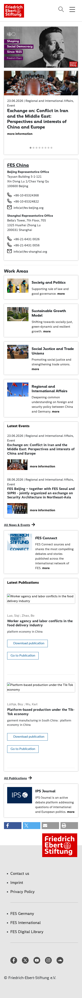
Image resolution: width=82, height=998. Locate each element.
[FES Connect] (19, 542)
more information (19, 134)
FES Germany (22, 913)
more (61, 293)
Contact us (19, 873)
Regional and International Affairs (49, 388)
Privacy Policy (22, 891)
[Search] (61, 9)
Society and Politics (49, 282)
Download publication (28, 643)
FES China (18, 165)
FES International (25, 922)
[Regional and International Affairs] (17, 389)
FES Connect (46, 538)
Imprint (16, 882)
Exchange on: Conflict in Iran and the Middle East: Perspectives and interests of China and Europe (37, 119)
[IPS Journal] (19, 795)
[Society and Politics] (17, 285)
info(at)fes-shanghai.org (30, 251)
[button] (7, 83)
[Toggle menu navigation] (72, 9)
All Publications (15, 778)
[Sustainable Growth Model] (17, 314)
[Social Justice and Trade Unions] (17, 351)
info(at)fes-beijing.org (29, 208)
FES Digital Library (26, 931)
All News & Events (17, 525)
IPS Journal (45, 791)
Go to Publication (23, 655)
